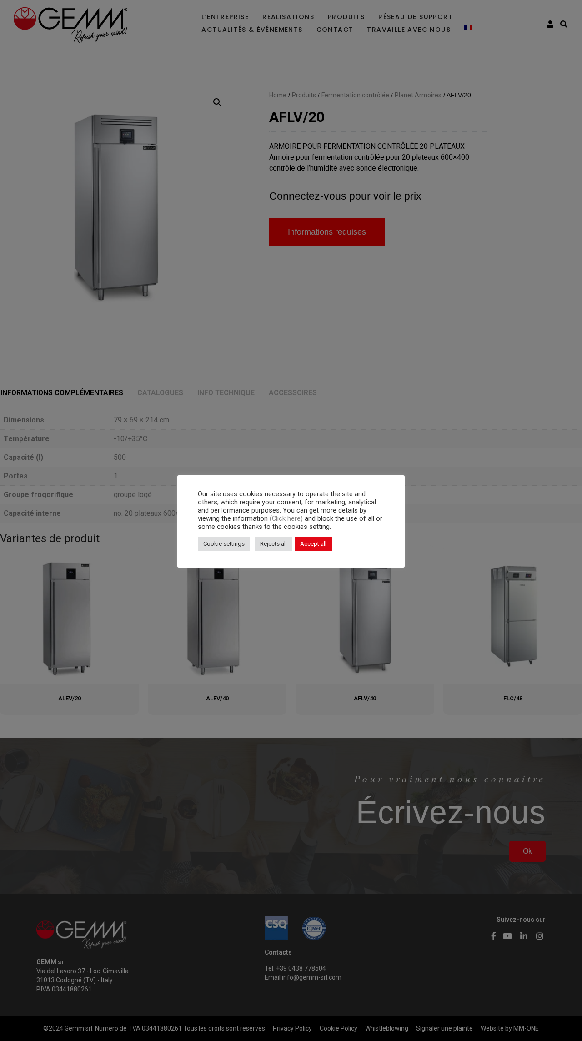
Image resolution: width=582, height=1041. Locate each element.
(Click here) (287, 518)
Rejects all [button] (273, 543)
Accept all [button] (313, 543)
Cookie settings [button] (224, 543)
